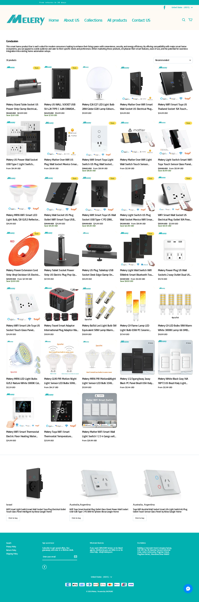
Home (54, 20)
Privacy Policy (11, 547)
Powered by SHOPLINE (105, 591)
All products (117, 20)
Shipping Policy (12, 554)
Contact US (141, 20)
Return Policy (11, 550)
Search (8, 543)
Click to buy (13, 518)
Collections (93, 20)
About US (71, 20)
